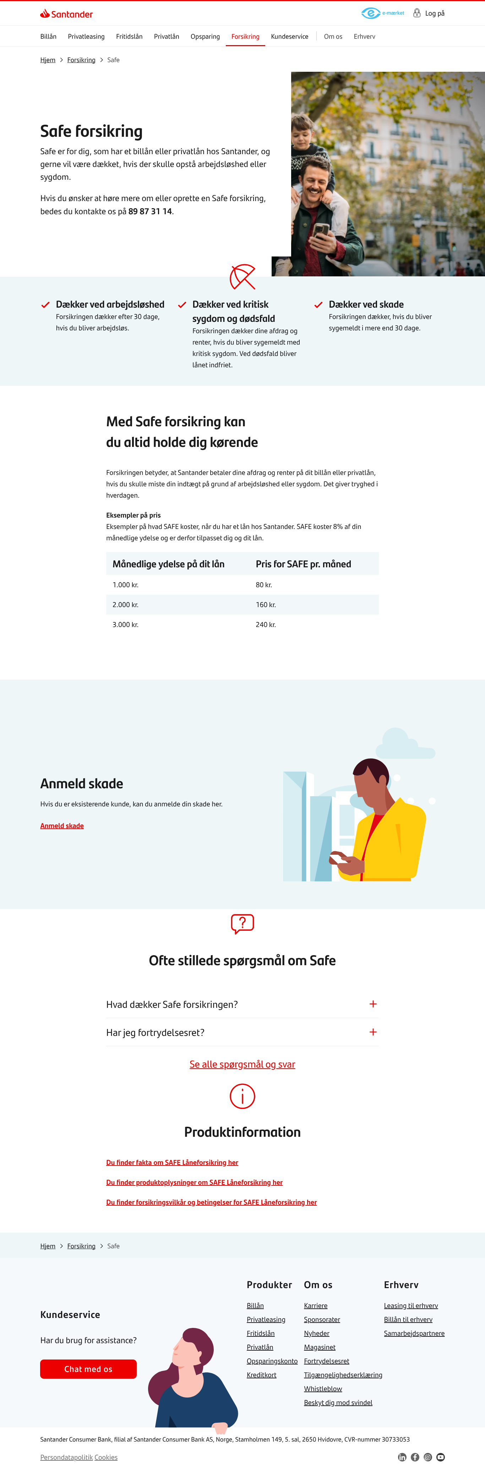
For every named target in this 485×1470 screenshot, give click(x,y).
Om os (333, 36)
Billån (48, 36)
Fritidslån (129, 36)
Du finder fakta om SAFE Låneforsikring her (172, 1162)
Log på (435, 13)
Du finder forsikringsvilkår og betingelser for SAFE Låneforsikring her (211, 1202)
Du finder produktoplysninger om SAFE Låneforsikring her (194, 1182)
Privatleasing (86, 36)
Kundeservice (290, 36)
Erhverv (364, 36)
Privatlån (166, 36)
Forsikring (245, 36)
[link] (46, 13)
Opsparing (205, 36)
